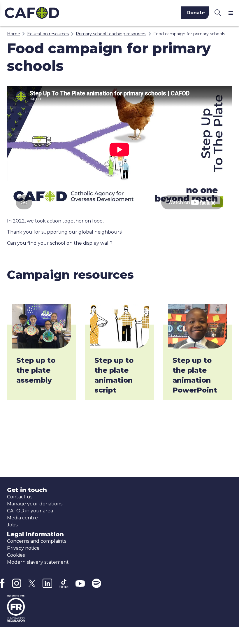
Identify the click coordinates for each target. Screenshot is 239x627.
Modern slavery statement (38, 562)
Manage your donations (34, 504)
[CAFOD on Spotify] (96, 583)
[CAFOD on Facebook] (2, 583)
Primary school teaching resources (111, 33)
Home (13, 33)
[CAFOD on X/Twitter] (32, 583)
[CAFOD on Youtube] (80, 583)
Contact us (19, 497)
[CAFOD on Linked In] (47, 583)
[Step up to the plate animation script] (119, 326)
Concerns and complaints (36, 541)
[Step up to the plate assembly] (41, 326)
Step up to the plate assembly (35, 370)
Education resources (48, 33)
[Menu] (232, 13)
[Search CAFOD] (218, 13)
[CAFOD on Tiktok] (63, 583)
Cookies (16, 555)
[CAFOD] (58, 13)
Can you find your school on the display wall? (60, 243)
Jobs (12, 525)
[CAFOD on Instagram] (16, 583)
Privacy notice (23, 548)
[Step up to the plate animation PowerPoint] (197, 326)
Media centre (22, 518)
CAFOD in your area (30, 511)
